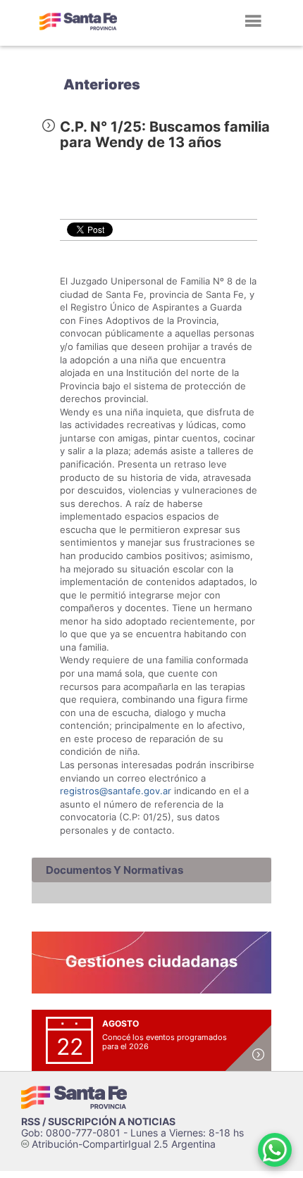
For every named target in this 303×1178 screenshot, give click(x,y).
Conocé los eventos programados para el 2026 (164, 1041)
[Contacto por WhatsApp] (275, 1150)
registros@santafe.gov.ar (115, 790)
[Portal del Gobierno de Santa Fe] (78, 21)
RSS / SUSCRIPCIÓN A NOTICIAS (98, 1121)
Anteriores (101, 84)
